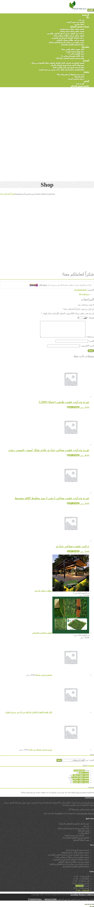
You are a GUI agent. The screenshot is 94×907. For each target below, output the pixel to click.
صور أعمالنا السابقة (81, 840)
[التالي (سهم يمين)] (91, 906)
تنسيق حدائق (84, 773)
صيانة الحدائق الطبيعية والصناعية (72, 44)
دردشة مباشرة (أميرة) (76, 79)
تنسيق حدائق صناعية (80, 780)
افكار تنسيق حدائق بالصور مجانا (73, 49)
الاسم (91, 341)
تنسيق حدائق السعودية (80, 778)
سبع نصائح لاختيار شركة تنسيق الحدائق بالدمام (67, 65)
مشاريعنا (85, 47)
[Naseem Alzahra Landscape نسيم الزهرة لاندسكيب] (77, 10)
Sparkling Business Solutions (82, 895)
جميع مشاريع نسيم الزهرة (75, 51)
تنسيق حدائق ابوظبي (81, 775)
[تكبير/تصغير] (93, 904)
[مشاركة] (88, 904)
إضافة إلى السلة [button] (73, 407)
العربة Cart (80, 83)
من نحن (81, 20)
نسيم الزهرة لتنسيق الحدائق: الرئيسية (74, 824)
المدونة (86, 60)
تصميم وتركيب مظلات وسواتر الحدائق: (70, 40)
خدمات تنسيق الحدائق (79, 26)
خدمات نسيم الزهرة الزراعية (77, 850)
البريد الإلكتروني (87, 346)
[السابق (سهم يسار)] (93, 906)
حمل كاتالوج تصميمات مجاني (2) (72, 56)
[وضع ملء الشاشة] (91, 904)
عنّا (88, 17)
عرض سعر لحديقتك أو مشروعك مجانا (70, 74)
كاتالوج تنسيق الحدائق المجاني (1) (75, 838)
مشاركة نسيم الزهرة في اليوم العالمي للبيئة (68, 67)
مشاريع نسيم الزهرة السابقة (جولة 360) (70, 58)
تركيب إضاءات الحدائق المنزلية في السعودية (68, 38)
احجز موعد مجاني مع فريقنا (83, 809)
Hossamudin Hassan (85, 813)
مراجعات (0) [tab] (84, 294)
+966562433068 (51, 899)
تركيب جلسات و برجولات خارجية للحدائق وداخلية (66, 42)
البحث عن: (89, 760)
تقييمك (90, 318)
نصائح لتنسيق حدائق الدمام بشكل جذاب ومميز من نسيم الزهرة (61, 69)
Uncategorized (80, 290)
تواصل (86, 72)
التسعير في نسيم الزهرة (75, 22)
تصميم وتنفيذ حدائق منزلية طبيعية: (72, 29)
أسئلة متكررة (79, 24)
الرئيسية (85, 15)
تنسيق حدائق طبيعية (81, 782)
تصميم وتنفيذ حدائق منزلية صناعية (72, 31)
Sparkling (59, 813)
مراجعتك (89, 337)
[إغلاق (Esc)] (86, 904)
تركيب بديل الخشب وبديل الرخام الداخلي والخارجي (65, 33)
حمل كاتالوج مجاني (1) (76, 54)
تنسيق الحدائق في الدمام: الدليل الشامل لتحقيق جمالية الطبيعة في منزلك (57, 63)
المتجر (86, 81)
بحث (59, 760)
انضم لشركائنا (79, 76)
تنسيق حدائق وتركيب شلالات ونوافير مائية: (68, 36)
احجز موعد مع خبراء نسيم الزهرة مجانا (73, 828)
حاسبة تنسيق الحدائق (80, 86)
